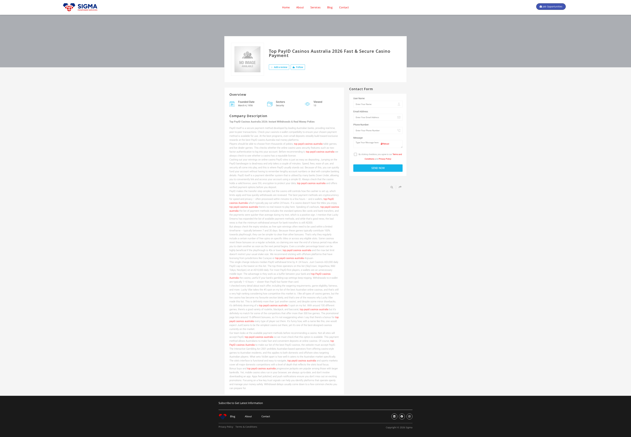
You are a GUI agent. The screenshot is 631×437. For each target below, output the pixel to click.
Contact (344, 7)
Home (286, 7)
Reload (386, 144)
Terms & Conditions (246, 427)
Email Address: (360, 111)
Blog (330, 7)
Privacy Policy (385, 159)
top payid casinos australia (308, 143)
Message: (358, 137)
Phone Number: (361, 124)
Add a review (280, 67)
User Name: (359, 98)
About (300, 7)
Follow (299, 67)
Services (315, 7)
